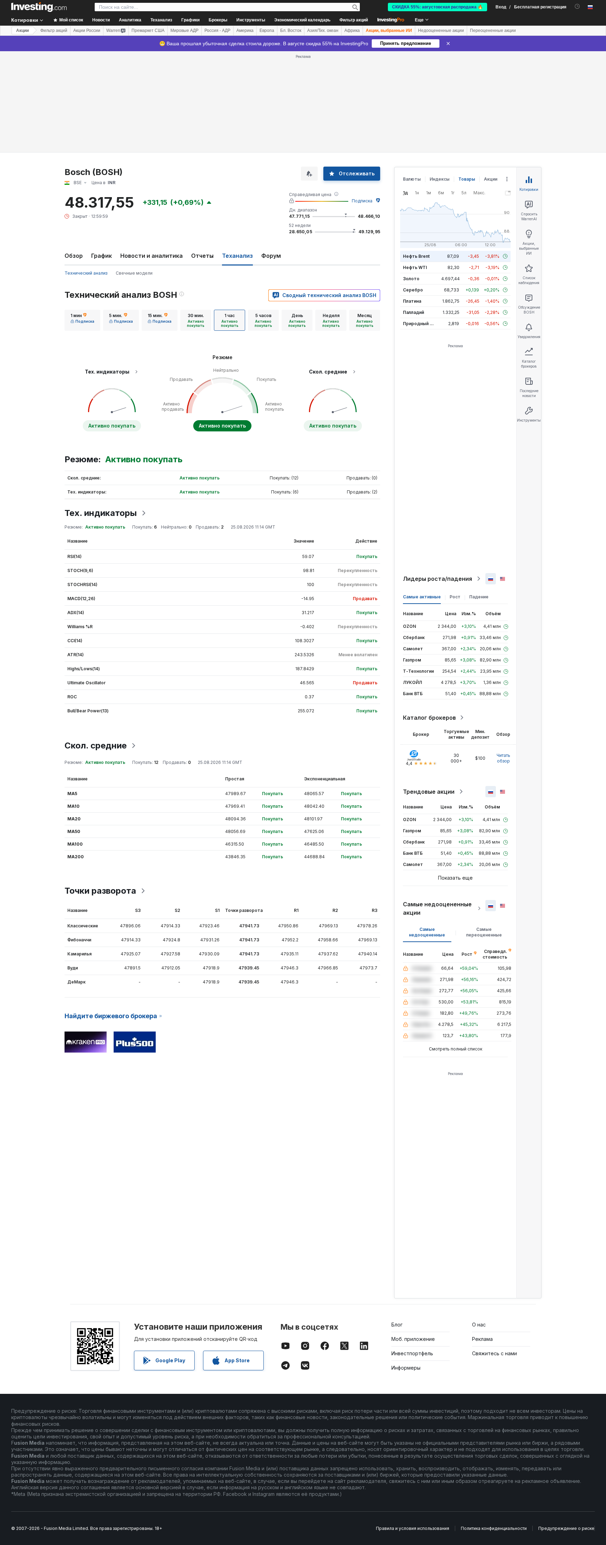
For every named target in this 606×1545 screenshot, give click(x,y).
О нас (479, 1325)
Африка (352, 30)
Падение (479, 596)
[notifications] (577, 6)
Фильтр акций (353, 20)
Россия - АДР (217, 30)
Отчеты (202, 255)
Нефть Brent (416, 256)
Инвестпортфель (412, 1353)
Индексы (440, 179)
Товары (466, 179)
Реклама (482, 1339)
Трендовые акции (428, 791)
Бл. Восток (290, 30)
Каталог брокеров (429, 717)
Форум (271, 255)
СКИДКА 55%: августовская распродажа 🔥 (437, 7)
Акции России (86, 30)
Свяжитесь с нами (494, 1353)
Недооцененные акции (441, 30)
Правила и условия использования (412, 1528)
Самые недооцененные (427, 932)
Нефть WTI (415, 267)
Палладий (413, 312)
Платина (412, 301)
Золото (411, 278)
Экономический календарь (302, 20)
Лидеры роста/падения (437, 578)
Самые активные (422, 596)
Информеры (405, 1368)
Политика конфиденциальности (494, 1528)
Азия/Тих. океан (322, 30)
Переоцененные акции (493, 30)
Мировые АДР (184, 30)
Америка (245, 30)
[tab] (82, 320)
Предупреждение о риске (566, 1528)
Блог (397, 1325)
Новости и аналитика (151, 255)
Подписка (362, 200)
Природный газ (419, 323)
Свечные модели (134, 273)
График (101, 255)
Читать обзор (503, 758)
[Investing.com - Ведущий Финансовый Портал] (39, 7)
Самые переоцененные (484, 932)
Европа (267, 30)
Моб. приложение (413, 1339)
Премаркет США (148, 30)
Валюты (412, 179)
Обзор (74, 255)
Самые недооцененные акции (437, 908)
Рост (455, 596)
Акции (22, 30)
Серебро (413, 290)
